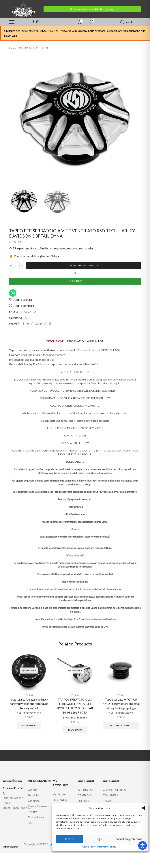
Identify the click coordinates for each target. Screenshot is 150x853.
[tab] (55, 341)
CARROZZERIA (28, 48)
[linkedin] (41, 323)
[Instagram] (37, 21)
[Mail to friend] (36, 323)
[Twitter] (19, 323)
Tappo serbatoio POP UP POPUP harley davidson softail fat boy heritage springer (121, 704)
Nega (98, 839)
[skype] (49, 323)
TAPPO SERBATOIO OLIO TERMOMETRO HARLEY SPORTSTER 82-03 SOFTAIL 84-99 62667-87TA (75, 706)
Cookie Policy (88, 846)
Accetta (69, 839)
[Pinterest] (32, 323)
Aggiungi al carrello (85, 265)
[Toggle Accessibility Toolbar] (142, 845)
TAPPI (44, 48)
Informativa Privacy (106, 846)
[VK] (28, 323)
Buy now (77, 281)
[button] (143, 808)
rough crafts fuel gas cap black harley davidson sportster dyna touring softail (29, 704)
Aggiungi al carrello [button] (121, 725)
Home (12, 48)
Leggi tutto (29, 725)
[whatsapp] (45, 323)
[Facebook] (33, 21)
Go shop (109, 9)
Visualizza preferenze (129, 839)
